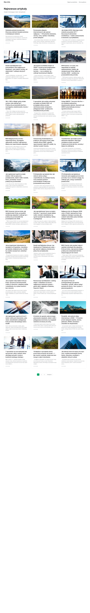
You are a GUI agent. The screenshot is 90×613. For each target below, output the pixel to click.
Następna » (49, 374)
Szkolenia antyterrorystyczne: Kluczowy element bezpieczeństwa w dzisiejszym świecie (17, 32)
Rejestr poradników (72, 2)
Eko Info (7, 2)
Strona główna (82, 2)
